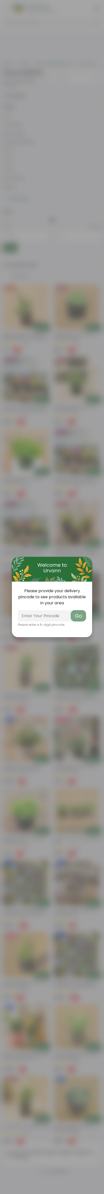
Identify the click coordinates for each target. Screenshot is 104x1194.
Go (78, 615)
